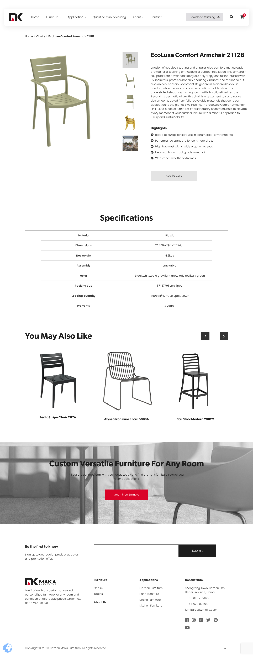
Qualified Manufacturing (109, 17)
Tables (98, 594)
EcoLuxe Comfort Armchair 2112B (71, 36)
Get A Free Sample (126, 495)
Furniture (52, 17)
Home (35, 17)
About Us (100, 602)
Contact (156, 17)
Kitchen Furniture (150, 606)
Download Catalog (202, 17)
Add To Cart (174, 176)
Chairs (40, 36)
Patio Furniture (149, 594)
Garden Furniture (151, 588)
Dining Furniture (150, 600)
